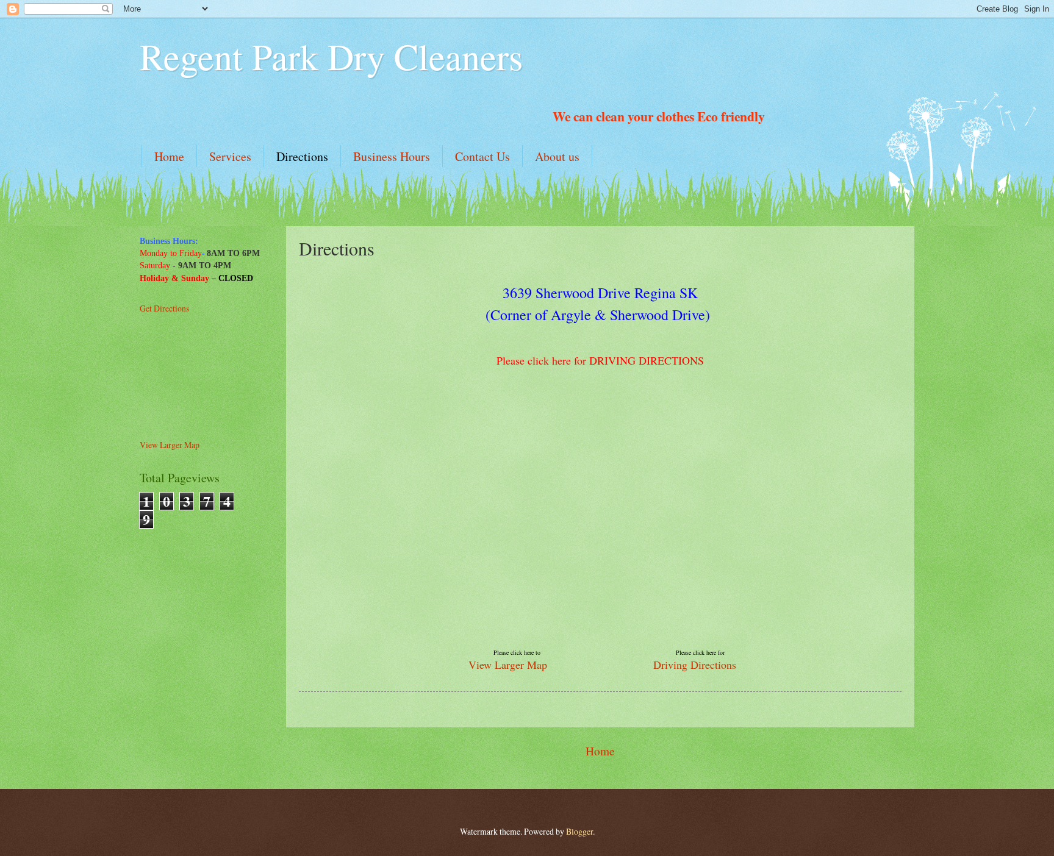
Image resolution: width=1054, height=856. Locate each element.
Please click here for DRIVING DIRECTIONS (600, 360)
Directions (302, 156)
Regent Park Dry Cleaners (331, 56)
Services (230, 156)
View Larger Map (507, 664)
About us (557, 156)
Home (169, 156)
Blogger (579, 831)
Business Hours (391, 156)
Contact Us (482, 156)
